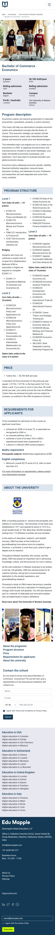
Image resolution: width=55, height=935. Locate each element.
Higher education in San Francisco (17, 742)
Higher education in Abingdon (15, 788)
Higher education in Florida (14, 739)
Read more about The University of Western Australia (26, 602)
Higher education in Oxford (14, 779)
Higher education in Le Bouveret (16, 767)
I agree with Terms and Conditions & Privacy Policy (26, 711)
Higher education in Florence (15, 798)
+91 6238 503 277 (10, 850)
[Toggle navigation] (49, 4)
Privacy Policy (8, 876)
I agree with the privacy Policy (17, 923)
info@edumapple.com (12, 845)
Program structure (13, 649)
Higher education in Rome (13, 804)
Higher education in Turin (13, 807)
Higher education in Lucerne (14, 758)
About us (6, 873)
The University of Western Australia (31, 14)
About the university (14, 660)
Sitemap (6, 879)
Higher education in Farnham (15, 785)
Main (4, 14)
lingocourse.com (9, 893)
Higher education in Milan (13, 801)
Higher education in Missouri (15, 745)
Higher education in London (14, 776)
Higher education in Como (13, 810)
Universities (12, 14)
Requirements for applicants (19, 656)
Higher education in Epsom (14, 782)
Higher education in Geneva (14, 755)
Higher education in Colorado (15, 736)
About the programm (15, 646)
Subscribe (8, 929)
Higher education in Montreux (15, 761)
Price (6, 653)
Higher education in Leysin (14, 764)
